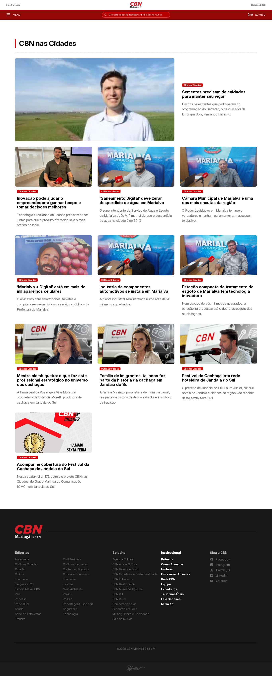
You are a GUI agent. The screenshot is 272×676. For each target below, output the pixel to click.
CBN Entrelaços (123, 579)
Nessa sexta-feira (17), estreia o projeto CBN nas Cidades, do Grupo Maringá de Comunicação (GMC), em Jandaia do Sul (52, 482)
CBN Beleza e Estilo (125, 569)
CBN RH (118, 594)
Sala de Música (122, 619)
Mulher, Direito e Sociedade (131, 614)
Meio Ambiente (73, 589)
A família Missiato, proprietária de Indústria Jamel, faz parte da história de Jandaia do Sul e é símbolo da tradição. (135, 397)
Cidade (19, 569)
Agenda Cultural (123, 559)
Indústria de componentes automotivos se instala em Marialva (134, 289)
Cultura (19, 574)
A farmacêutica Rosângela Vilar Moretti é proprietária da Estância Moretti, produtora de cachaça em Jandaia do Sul (49, 397)
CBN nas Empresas (75, 564)
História (167, 569)
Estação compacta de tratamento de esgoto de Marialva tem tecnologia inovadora (217, 291)
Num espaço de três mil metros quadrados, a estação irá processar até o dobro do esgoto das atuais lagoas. (217, 308)
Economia (21, 579)
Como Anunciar (172, 564)
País (17, 594)
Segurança (70, 609)
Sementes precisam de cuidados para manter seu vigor (214, 94)
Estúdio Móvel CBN (27, 589)
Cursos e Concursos (76, 574)
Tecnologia (70, 614)
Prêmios (167, 559)
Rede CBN (22, 604)
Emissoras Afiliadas (175, 574)
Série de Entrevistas (28, 614)
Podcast (20, 599)
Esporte (68, 584)
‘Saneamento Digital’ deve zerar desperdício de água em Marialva (132, 200)
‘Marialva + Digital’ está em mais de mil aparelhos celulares (51, 289)
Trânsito (20, 619)
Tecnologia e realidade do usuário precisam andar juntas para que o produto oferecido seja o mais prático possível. (52, 220)
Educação (69, 579)
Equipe (166, 584)
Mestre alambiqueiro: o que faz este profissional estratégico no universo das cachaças (52, 380)
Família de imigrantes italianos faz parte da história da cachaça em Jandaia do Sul (132, 380)
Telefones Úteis (172, 594)
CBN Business (72, 559)
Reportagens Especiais (78, 604)
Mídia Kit (167, 604)
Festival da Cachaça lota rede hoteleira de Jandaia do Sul (211, 378)
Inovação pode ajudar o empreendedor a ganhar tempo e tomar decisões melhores (49, 202)
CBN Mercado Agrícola (128, 589)
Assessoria (22, 559)
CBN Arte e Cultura (125, 564)
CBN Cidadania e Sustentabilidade (135, 574)
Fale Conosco (13, 5)
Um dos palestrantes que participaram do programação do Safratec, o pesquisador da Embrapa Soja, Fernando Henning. (214, 109)
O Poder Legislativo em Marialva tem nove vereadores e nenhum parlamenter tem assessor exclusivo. (216, 215)
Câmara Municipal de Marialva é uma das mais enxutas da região (217, 200)
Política (67, 599)
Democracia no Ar (124, 604)
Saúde (19, 609)
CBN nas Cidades (192, 85)
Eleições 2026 (258, 5)
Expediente (169, 589)
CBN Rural (119, 599)
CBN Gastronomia (124, 584)
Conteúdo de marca (76, 569)
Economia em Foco (125, 609)
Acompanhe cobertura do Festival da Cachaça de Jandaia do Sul (53, 466)
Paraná (67, 594)
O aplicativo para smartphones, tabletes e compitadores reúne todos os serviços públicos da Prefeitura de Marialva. (53, 304)
